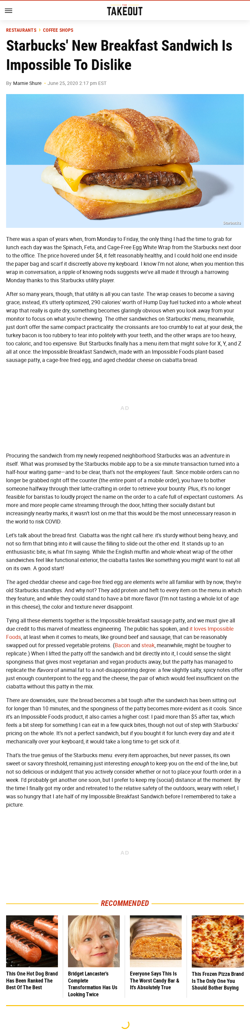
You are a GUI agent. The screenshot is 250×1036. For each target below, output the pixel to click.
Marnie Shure (27, 83)
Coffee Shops (58, 30)
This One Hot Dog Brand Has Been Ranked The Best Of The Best (32, 980)
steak (148, 645)
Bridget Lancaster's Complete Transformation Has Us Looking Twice (92, 984)
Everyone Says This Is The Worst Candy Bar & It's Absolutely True (154, 980)
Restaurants (21, 30)
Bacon (122, 645)
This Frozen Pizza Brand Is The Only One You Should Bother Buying (218, 981)
